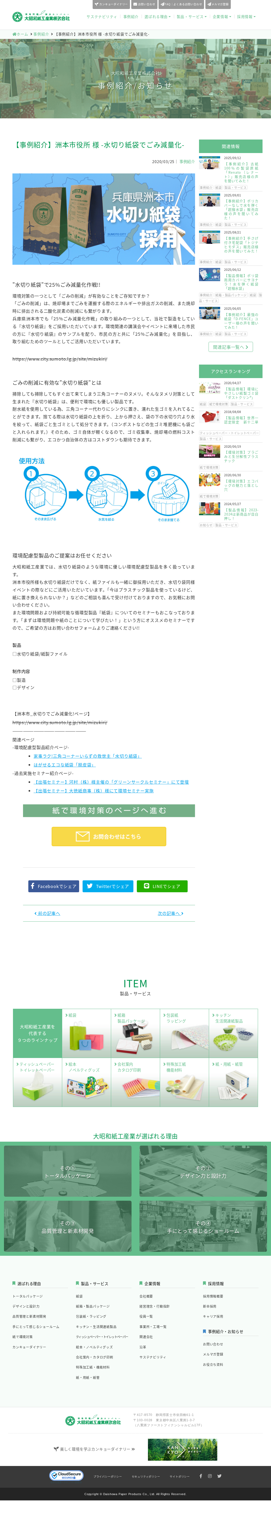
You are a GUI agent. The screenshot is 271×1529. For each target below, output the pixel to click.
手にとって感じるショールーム (36, 1326)
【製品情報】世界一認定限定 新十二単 (241, 419)
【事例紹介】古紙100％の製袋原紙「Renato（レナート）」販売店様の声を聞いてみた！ (241, 172)
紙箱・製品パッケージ (231, 295)
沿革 (142, 1347)
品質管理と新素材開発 (29, 1316)
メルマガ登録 (220, 4)
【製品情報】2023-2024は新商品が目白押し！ (241, 514)
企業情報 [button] (220, 16)
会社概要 (146, 1296)
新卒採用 (209, 1306)
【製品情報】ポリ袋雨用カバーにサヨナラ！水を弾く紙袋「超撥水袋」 (241, 282)
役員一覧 (146, 1316)
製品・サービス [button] (190, 16)
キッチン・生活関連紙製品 (96, 1326)
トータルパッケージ (27, 1296)
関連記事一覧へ (229, 347)
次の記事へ (169, 913)
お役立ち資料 (248, 4)
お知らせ (206, 525)
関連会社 (146, 1336)
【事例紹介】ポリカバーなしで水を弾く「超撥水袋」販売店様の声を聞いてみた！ (241, 209)
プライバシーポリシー (107, 1476)
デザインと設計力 (25, 1306)
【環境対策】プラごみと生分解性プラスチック (241, 456)
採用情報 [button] (244, 16)
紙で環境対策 (218, 404)
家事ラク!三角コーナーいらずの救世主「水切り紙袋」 (88, 756)
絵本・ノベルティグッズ (94, 1347)
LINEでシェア (166, 886)
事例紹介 (131, 16)
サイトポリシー (180, 1476)
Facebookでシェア (57, 886)
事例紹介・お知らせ (225, 1331)
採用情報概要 (213, 1296)
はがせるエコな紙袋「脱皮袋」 (65, 764)
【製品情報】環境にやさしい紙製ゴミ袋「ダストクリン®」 (241, 393)
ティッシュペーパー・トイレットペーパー (229, 433)
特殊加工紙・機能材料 (93, 1367)
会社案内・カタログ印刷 (94, 1357)
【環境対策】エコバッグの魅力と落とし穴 (241, 485)
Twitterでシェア (112, 886)
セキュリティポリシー (146, 1476)
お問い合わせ (146, 4)
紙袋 (218, 187)
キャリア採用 (213, 1316)
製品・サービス (236, 187)
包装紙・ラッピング (91, 1316)
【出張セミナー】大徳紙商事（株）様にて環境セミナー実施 (94, 790)
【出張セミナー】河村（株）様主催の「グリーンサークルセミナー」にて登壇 (111, 782)
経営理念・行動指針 (154, 1306)
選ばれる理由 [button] (156, 16)
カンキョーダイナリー (113, 4)
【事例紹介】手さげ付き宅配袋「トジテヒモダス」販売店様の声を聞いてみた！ (241, 244)
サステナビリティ (102, 16)
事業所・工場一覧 (152, 1326)
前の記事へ (48, 913)
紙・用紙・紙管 (88, 1377)
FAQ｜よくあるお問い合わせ (183, 4)
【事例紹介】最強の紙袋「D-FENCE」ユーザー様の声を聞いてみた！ (241, 321)
